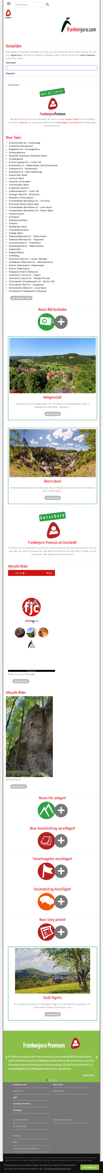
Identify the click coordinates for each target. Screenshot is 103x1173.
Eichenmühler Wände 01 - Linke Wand (27, 287)
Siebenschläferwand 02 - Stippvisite (26, 239)
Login (15, 1097)
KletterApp (17, 1110)
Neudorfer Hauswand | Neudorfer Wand (28, 155)
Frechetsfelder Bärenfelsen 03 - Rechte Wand (31, 210)
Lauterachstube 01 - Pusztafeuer (25, 242)
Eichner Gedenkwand (19, 268)
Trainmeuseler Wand (19, 184)
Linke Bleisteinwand (19, 229)
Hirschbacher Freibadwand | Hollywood (27, 291)
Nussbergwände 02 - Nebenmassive (26, 246)
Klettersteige (21, 1126)
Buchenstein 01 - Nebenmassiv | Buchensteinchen (33, 165)
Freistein (13, 223)
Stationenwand (16, 213)
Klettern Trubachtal (63, 1119)
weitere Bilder (21, 681)
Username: (11, 62)
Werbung (16, 1135)
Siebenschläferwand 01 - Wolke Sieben (28, 236)
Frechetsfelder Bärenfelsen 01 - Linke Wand (30, 207)
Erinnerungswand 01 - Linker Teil (25, 162)
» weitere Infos (88, 1075)
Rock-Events (58, 1084)
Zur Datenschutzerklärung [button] (57, 1169)
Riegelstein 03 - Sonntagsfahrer (24, 149)
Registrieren (18, 1090)
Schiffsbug (14, 255)
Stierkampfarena (17, 152)
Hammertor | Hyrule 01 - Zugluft (25, 275)
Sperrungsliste (59, 1090)
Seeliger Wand (16, 233)
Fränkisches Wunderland (21, 146)
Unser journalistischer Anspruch (25, 1148)
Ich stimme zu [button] (89, 1167)
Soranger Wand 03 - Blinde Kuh (24, 194)
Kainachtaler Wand (18, 175)
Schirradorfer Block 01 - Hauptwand (26, 284)
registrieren (16, 55)
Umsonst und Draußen (20, 181)
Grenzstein (14, 217)
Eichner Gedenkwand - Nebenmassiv (26, 265)
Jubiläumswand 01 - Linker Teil (24, 191)
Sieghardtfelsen (16, 252)
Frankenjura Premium (21, 1103)
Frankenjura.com (19, 1084)
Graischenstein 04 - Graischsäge (24, 142)
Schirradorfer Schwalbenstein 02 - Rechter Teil (31, 281)
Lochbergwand (16, 158)
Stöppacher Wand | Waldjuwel (23, 271)
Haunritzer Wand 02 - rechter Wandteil (28, 258)
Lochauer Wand (16, 178)
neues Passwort (87, 55)
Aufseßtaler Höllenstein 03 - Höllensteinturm (31, 262)
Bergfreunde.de (22, 1119)
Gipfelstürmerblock (18, 220)
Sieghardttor (15, 249)
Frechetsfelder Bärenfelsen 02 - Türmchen (29, 200)
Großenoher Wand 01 (19, 188)
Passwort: (10, 73)
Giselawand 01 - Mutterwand (23, 168)
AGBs (15, 1142)
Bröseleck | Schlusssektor (21, 197)
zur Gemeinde (52, 414)
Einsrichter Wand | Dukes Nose (24, 204)
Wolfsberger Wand (18, 226)
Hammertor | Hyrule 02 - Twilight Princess (29, 278)
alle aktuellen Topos (21, 298)
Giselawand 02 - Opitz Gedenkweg (25, 171)
